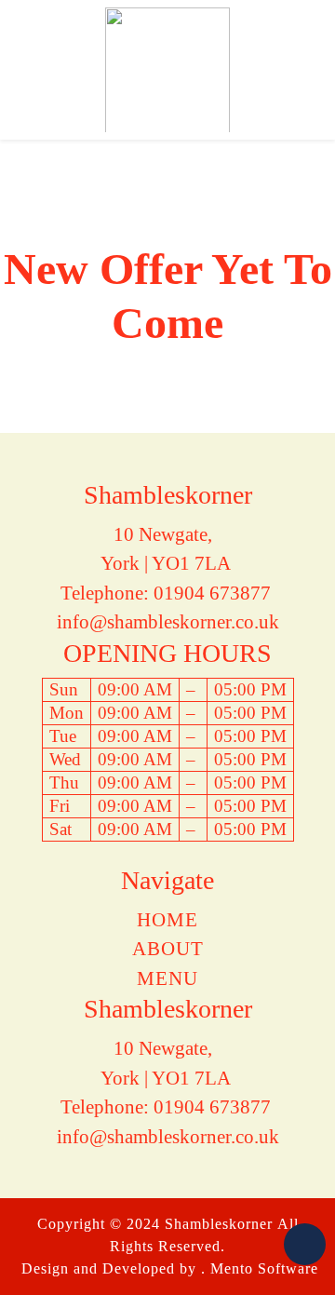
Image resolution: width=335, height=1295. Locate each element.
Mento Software (264, 1268)
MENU (167, 978)
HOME (167, 920)
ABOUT (168, 949)
